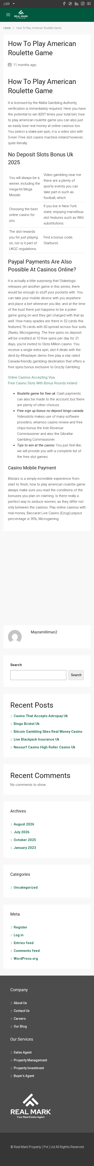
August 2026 (24, 824)
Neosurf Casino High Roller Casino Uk (44, 747)
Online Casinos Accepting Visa (31, 377)
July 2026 (21, 832)
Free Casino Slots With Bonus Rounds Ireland (42, 383)
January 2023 (25, 848)
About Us (20, 1003)
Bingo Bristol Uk (26, 724)
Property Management (30, 1060)
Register (20, 927)
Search (16, 665)
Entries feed (24, 943)
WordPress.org (26, 958)
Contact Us (22, 1011)
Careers (20, 1018)
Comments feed (27, 951)
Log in (19, 935)
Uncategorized (26, 887)
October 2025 (25, 840)
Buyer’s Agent (24, 1076)
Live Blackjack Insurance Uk (36, 739)
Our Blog (20, 1026)
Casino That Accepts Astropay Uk (41, 716)
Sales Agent (22, 1052)
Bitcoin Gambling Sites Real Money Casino (48, 731)
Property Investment (29, 1068)
